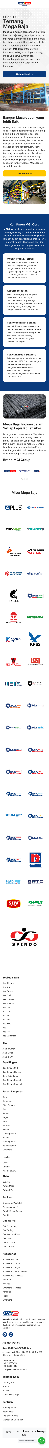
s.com (24, 1369)
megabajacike (15, 1369)
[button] (22, 479)
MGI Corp (30, 1431)
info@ (6, 1369)
